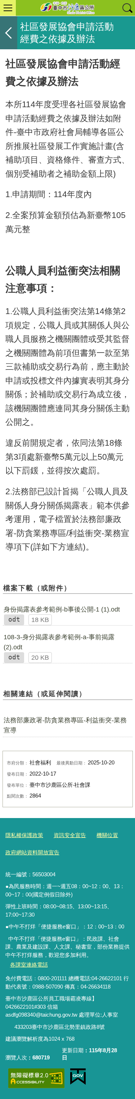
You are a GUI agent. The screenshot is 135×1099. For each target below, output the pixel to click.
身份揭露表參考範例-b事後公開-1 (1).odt (62, 609)
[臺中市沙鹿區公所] (67, 7)
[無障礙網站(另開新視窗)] (36, 1078)
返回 (8, 32)
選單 (8, 8)
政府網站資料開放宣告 (32, 852)
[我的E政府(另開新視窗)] (78, 1076)
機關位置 (107, 835)
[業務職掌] (10, 1027)
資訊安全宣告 (70, 835)
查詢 (127, 8)
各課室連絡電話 (29, 965)
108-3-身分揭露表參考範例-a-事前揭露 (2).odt (59, 642)
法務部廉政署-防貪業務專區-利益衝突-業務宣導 (65, 725)
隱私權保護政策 (24, 835)
